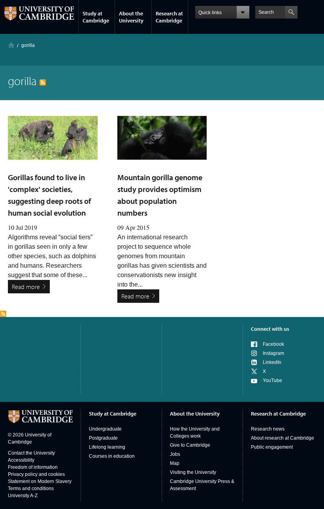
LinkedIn (272, 362)
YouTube (272, 380)
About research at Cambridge (282, 438)
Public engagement (272, 447)
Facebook (273, 344)
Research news (267, 429)
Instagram (273, 353)
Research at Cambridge (169, 17)
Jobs (175, 454)
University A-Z (23, 495)
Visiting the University (193, 472)
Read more (26, 287)
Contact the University (31, 453)
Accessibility (21, 460)
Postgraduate (103, 438)
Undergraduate (105, 429)
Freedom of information (33, 467)
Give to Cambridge (190, 445)
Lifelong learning (107, 447)
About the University (131, 17)
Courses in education (112, 456)
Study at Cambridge (96, 17)
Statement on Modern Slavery (40, 481)
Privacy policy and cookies (36, 474)
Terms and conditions (31, 488)
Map (174, 463)
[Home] (11, 45)
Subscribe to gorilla (3, 314)
